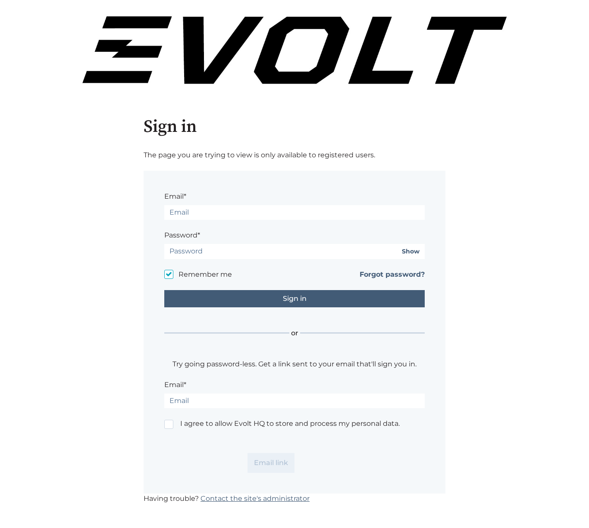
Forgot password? (392, 274)
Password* (182, 235)
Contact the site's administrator (255, 498)
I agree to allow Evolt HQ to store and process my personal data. (290, 423)
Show (411, 251)
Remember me (205, 274)
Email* (175, 196)
